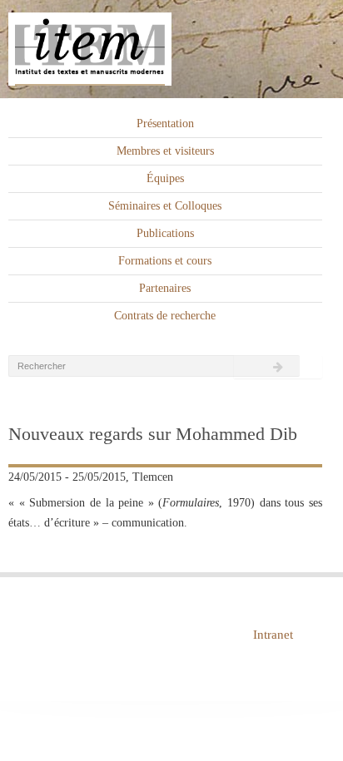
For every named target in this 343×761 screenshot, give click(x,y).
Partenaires (165, 288)
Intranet (273, 634)
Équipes (165, 178)
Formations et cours (164, 260)
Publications (165, 233)
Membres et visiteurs (165, 151)
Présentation (165, 123)
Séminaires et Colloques (164, 206)
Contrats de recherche (165, 315)
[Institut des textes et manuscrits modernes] (171, 49)
